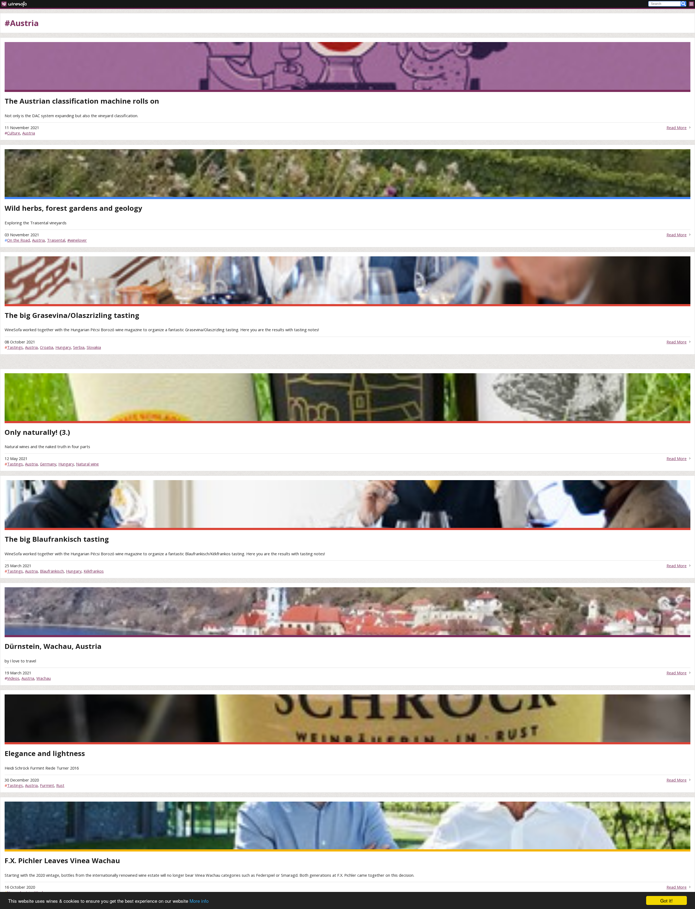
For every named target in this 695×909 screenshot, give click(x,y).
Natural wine (87, 464)
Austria (28, 133)
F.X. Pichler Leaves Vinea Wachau (62, 860)
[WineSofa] (16, 4)
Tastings (15, 347)
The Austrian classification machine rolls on (82, 101)
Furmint (47, 785)
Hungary (63, 347)
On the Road (18, 240)
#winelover (77, 240)
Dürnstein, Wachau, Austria (53, 646)
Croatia (46, 347)
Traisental (56, 240)
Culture (13, 133)
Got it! (666, 900)
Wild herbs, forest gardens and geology (73, 208)
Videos (13, 678)
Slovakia (94, 347)
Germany (48, 464)
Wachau (43, 678)
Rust (60, 785)
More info (198, 900)
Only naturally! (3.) (37, 432)
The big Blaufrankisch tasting (57, 539)
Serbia (78, 347)
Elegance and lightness (45, 753)
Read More (676, 127)
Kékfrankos (94, 571)
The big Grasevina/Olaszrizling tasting (72, 315)
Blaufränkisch (52, 571)
